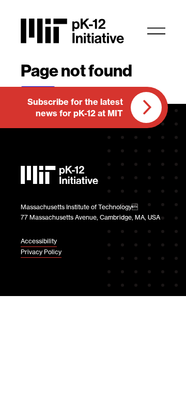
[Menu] (156, 31)
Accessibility (39, 241)
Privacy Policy (41, 252)
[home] (72, 31)
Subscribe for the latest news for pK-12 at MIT (75, 107)
